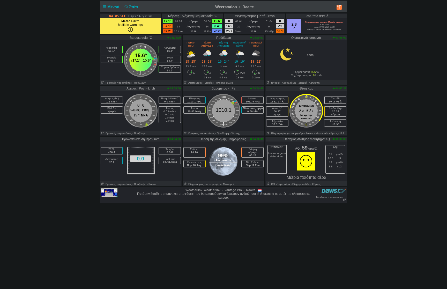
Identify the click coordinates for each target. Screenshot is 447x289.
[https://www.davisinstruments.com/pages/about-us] (334, 191)
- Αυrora (308, 133)
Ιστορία (275, 82)
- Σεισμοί (302, 82)
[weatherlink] (109, 192)
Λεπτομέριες (195, 82)
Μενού (113, 7)
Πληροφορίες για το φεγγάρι (286, 133)
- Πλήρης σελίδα (223, 82)
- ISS (341, 133)
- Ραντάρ (152, 184)
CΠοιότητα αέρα (280, 184)
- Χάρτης (235, 133)
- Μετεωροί (320, 133)
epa (311, 148)
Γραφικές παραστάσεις (118, 82)
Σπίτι (134, 7)
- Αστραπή (314, 82)
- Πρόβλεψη (139, 82)
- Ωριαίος (208, 82)
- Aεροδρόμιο (288, 82)
